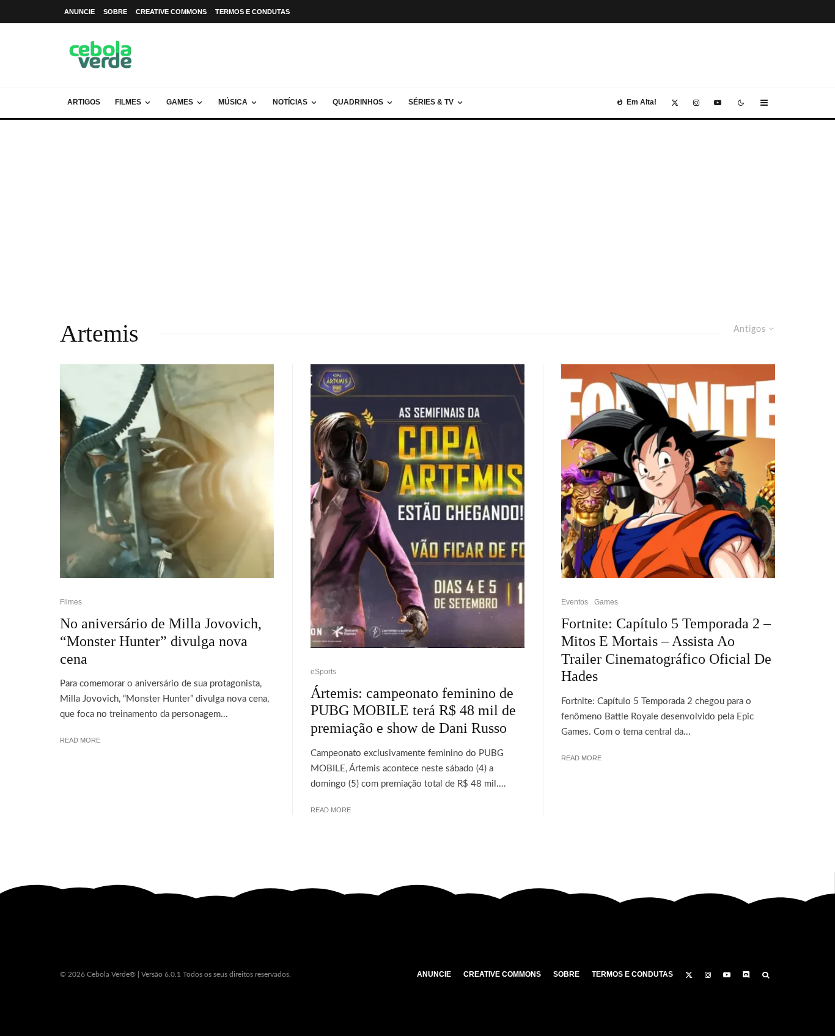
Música (233, 102)
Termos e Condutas (252, 11)
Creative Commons (171, 11)
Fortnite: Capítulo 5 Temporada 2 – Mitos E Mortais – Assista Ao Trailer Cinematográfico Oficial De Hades (666, 649)
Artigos (83, 102)
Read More (80, 740)
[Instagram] (696, 102)
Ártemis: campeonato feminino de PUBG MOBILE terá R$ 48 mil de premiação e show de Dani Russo (413, 711)
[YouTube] (718, 102)
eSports (323, 671)
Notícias (290, 102)
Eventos (574, 602)
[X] (675, 102)
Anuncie (79, 11)
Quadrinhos (358, 102)
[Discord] (746, 975)
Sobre (115, 11)
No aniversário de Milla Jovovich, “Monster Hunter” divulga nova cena (161, 641)
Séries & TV (431, 102)
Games (179, 102)
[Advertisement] (417, 211)
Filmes (128, 102)
